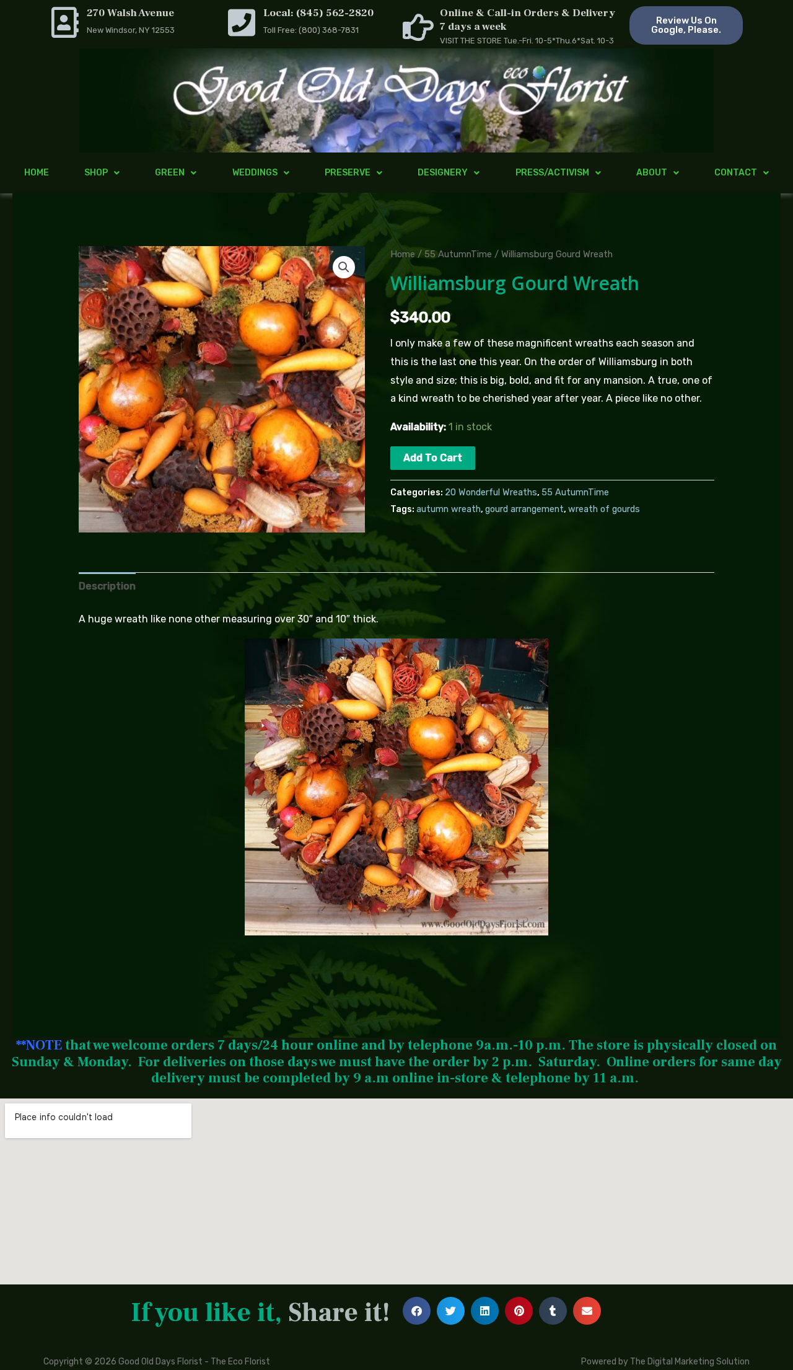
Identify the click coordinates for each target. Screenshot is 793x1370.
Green (170, 172)
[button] (344, 267)
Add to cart (432, 458)
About (651, 172)
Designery (443, 172)
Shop (96, 172)
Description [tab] (107, 586)
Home (36, 172)
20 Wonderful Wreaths (491, 492)
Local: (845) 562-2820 (318, 13)
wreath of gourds (604, 509)
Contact (735, 172)
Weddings (255, 172)
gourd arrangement (524, 509)
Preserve (347, 172)
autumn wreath (448, 509)
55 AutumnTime (458, 254)
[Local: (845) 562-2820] (241, 22)
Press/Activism (552, 172)
